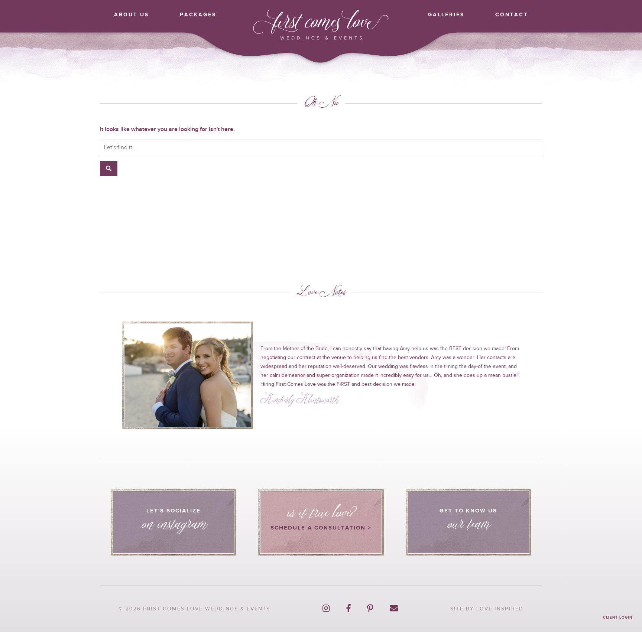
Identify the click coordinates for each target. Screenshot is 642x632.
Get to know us (468, 524)
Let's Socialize (173, 524)
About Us (131, 14)
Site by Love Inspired (486, 609)
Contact (511, 14)
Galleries (446, 14)
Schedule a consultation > (321, 513)
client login (617, 617)
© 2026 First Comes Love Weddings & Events (194, 609)
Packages (198, 14)
